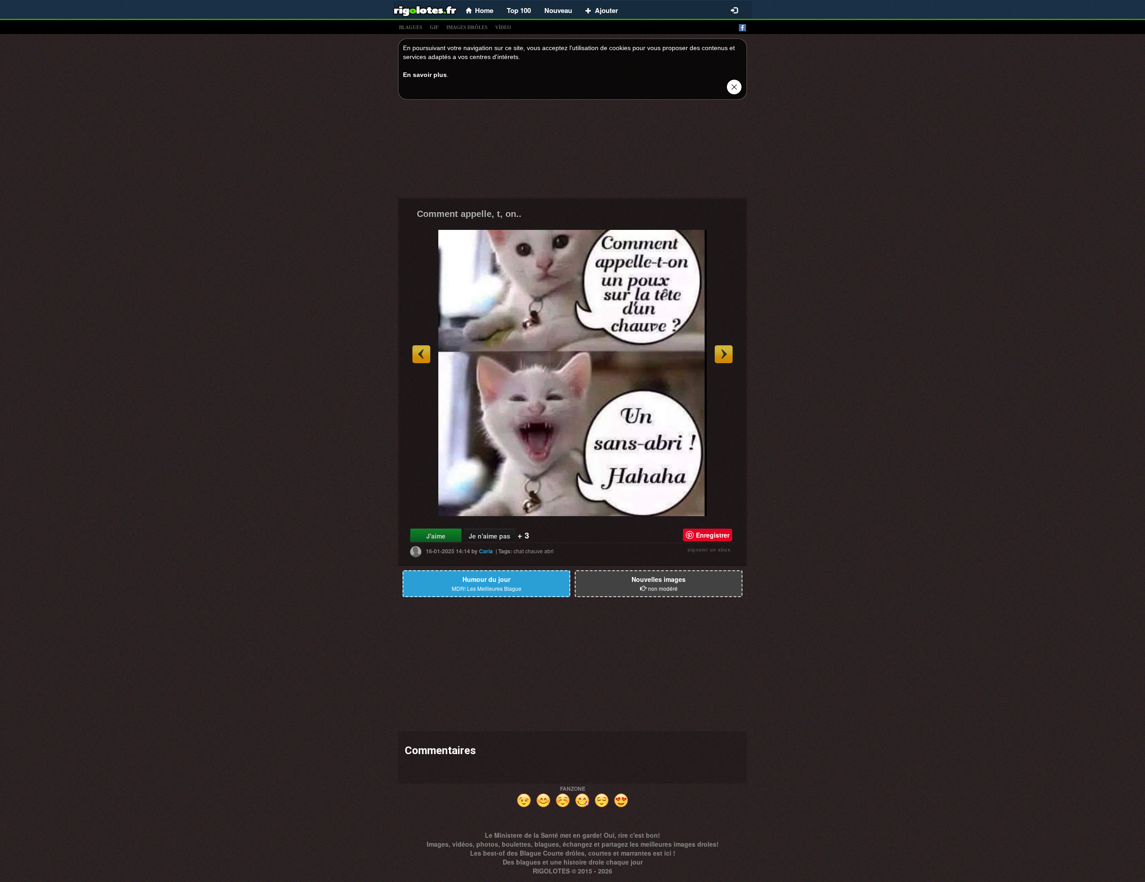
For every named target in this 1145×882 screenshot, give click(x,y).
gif (434, 27)
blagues (410, 27)
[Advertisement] (572, 151)
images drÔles (467, 27)
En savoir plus (425, 74)
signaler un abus (708, 549)
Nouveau (558, 10)
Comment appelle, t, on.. (469, 214)
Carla (486, 551)
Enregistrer (712, 534)
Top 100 (519, 10)
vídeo (503, 27)
